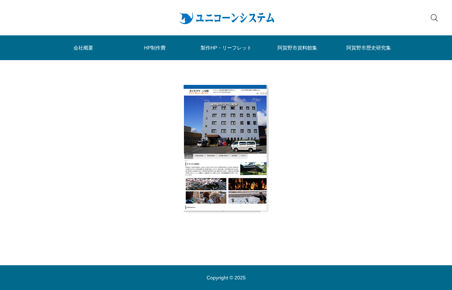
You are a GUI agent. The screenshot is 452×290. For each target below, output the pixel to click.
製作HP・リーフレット (226, 48)
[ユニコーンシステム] (226, 17)
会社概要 (83, 48)
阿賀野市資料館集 (297, 48)
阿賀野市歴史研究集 (368, 48)
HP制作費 (155, 48)
